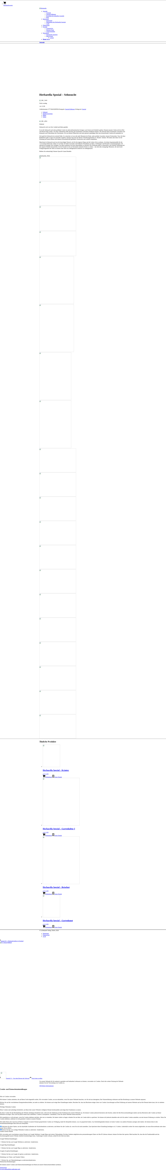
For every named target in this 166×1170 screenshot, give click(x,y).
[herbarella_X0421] (83, 581)
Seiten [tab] (44, 117)
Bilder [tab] (44, 115)
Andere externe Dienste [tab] (6, 1131)
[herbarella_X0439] (83, 677)
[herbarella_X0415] (83, 629)
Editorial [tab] (45, 112)
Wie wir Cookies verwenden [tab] (8, 1096)
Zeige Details (58, 777)
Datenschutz (3, 1167)
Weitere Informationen (47, 1086)
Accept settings (4, 1169)
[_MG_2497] (83, 423)
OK (40, 1086)
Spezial (84, 109)
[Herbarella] (42, 8)
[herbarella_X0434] (83, 726)
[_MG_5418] (83, 193)
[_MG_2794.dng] (83, 327)
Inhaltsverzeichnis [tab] (48, 113)
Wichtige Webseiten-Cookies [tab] (8, 1107)
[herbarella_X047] (83, 532)
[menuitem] (85, 14)
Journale (42, 42)
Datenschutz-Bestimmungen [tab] (7, 1161)
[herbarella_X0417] (83, 484)
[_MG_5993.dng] (83, 243)
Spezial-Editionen (70, 109)
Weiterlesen (48, 777)
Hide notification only (14, 1169)
